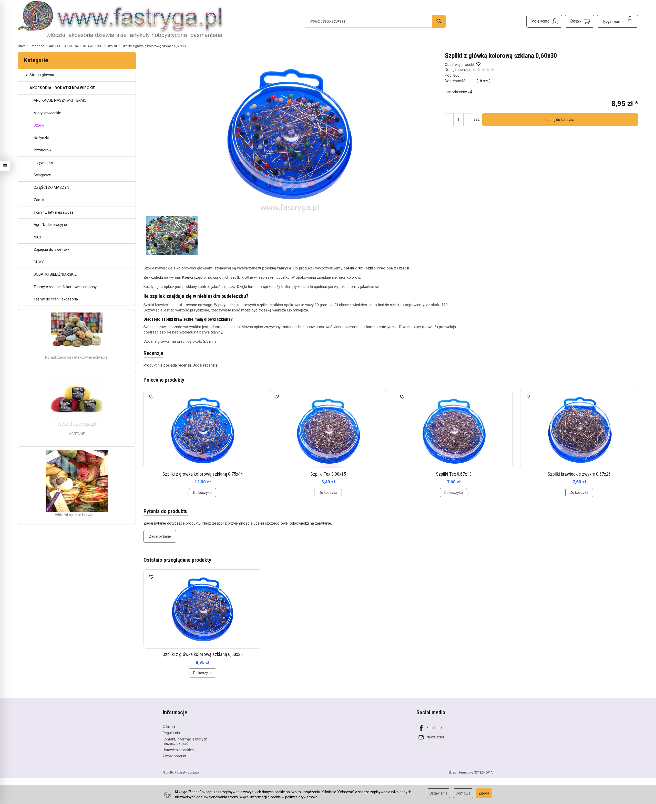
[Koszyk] (579, 21)
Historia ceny (456, 92)
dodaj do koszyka (560, 120)
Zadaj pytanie (160, 536)
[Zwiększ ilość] (449, 119)
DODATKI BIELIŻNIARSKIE (55, 274)
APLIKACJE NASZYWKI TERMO (60, 100)
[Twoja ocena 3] (483, 70)
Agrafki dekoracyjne (50, 224)
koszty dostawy (188, 772)
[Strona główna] (120, 20)
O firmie (169, 726)
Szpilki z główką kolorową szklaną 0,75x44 (202, 474)
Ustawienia (438, 793)
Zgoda (484, 793)
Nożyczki (41, 137)
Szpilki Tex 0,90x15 (328, 474)
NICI (37, 237)
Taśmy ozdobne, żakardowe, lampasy (65, 287)
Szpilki (39, 125)
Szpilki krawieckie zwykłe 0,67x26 (579, 474)
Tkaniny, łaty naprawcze (54, 212)
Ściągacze (42, 175)
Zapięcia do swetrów (51, 249)
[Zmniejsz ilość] (467, 119)
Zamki (39, 199)
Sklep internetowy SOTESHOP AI (470, 772)
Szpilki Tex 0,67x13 (453, 474)
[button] (289, 133)
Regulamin (171, 733)
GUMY (39, 262)
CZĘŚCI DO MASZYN (51, 187)
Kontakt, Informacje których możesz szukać (185, 741)
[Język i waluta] (617, 21)
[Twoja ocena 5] (492, 70)
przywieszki (43, 162)
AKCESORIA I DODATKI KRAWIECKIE (62, 88)
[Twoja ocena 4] (488, 70)
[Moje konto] (544, 21)
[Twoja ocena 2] (478, 70)
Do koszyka (202, 492)
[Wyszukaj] (439, 21)
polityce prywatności (301, 797)
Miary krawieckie (47, 113)
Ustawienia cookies (178, 750)
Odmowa (463, 793)
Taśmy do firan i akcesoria (56, 299)
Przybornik (42, 150)
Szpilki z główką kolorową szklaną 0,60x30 (202, 654)
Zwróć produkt (174, 756)
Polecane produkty (164, 380)
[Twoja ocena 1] (474, 70)
